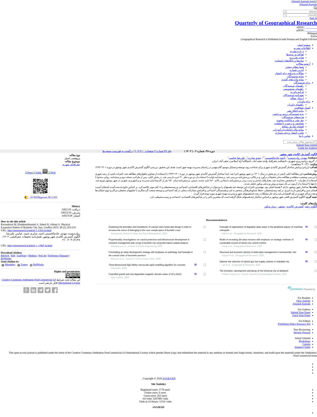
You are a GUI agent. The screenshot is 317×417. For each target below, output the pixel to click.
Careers (306, 344)
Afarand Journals (308, 4)
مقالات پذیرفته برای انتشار (289, 73)
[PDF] (52, 172)
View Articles (303, 300)
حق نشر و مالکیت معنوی (290, 120)
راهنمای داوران (295, 104)
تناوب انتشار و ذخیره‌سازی (289, 132)
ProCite (42, 255)
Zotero (24, 264)
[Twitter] (48, 290)
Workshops (304, 341)
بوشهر (281, 206)
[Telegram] (40, 290)
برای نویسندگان (302, 82)
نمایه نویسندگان (295, 76)
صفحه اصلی (303, 45)
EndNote (21, 255)
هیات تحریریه (297, 57)
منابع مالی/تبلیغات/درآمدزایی (288, 129)
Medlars (32, 255)
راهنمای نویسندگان (293, 85)
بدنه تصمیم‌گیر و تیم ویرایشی (288, 114)
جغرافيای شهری (71, 164)
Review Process (302, 332)
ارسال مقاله (297, 98)
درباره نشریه (297, 51)
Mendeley (10, 264)
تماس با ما (304, 136)
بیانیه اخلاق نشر (295, 110)
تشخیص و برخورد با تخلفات (289, 123)
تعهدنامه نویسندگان (293, 95)
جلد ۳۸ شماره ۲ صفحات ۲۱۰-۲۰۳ (153, 151)
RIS (13, 255)
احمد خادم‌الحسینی (275, 157)
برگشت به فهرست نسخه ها (118, 151)
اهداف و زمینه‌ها (295, 54)
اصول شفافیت (302, 107)
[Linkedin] (33, 290)
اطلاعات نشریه (302, 48)
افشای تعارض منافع (293, 126)
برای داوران (304, 101)
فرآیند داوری (297, 92)
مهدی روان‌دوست (297, 157)
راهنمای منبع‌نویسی (293, 88)
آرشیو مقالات (303, 63)
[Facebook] (55, 290)
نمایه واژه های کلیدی (292, 79)
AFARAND (169, 378)
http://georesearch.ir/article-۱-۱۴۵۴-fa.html (30, 245)
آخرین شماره (297, 70)
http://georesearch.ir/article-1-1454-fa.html (29, 230)
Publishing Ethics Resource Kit (294, 324)
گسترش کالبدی (295, 206)
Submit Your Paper (300, 312)
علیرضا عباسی (237, 157)
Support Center (302, 347)
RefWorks (6, 258)
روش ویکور (270, 206)
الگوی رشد (311, 206)
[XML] (38, 172)
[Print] (29, 172)
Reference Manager (58, 255)
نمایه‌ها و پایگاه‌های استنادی (289, 60)
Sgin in (313, 18)
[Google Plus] (26, 290)
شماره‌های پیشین (294, 67)
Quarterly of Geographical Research (276, 23)
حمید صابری (254, 157)
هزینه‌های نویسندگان (293, 117)
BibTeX (5, 255)
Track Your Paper (301, 315)
